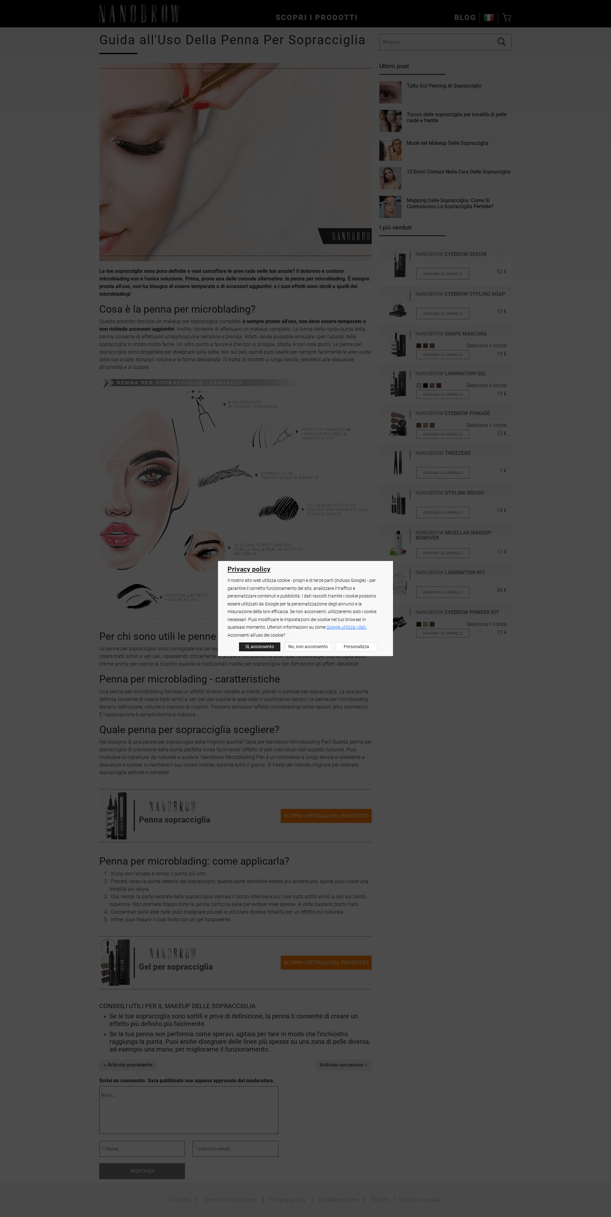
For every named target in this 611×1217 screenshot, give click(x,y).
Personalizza (356, 646)
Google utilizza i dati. (347, 627)
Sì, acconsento (259, 646)
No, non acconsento (308, 646)
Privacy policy (249, 569)
